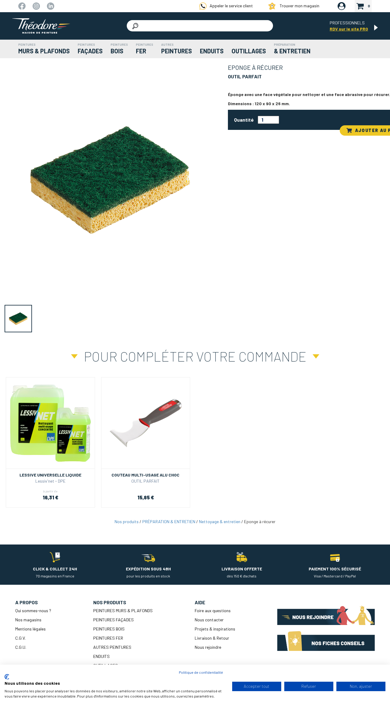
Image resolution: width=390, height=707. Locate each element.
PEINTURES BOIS (109, 628)
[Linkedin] (50, 5)
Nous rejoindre (208, 647)
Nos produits (127, 521)
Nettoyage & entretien (219, 521)
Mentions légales (30, 628)
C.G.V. (20, 638)
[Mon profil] (342, 6)
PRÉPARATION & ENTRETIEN (168, 521)
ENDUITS (101, 656)
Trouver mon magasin (299, 5)
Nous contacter (209, 619)
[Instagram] (37, 5)
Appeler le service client (231, 5)
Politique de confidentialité (201, 672)
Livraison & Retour (212, 638)
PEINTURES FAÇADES (113, 619)
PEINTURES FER (108, 638)
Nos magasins (28, 619)
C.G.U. (20, 647)
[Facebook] (22, 5)
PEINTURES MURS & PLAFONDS (123, 610)
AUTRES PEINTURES (112, 647)
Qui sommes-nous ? (33, 610)
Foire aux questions (213, 610)
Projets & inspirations (215, 628)
